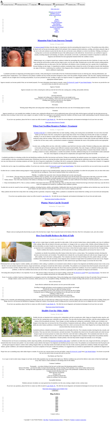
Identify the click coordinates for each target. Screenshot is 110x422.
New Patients (56, 24)
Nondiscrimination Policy (56, 420)
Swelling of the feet (39, 132)
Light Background (59, 4)
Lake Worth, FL (51, 119)
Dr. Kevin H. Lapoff (72, 82)
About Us (56, 21)
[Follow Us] (55, 13)
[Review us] (55, 12)
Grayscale (33, 4)
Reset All (82, 4)
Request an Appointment (56, 27)
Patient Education (57, 25)
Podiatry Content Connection (78, 420)
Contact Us (57, 28)
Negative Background (45, 4)
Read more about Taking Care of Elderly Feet (55, 389)
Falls (33, 242)
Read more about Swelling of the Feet (55, 199)
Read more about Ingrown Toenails (55, 122)
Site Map (45, 420)
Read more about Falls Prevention (55, 307)
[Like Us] (55, 15)
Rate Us (57, 31)
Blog (56, 30)
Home (56, 19)
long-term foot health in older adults (60, 341)
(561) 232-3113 (55, 9)
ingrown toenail (39, 47)
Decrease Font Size (22, 4)
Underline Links (72, 4)
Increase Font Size (8, 4)
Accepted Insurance (56, 22)
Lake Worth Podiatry (85, 82)
